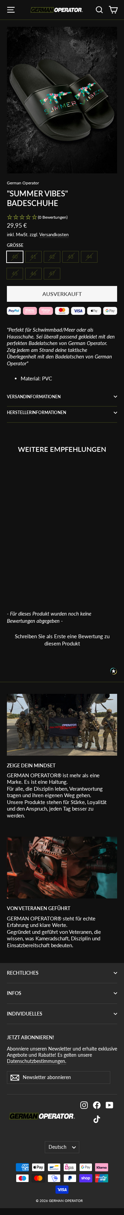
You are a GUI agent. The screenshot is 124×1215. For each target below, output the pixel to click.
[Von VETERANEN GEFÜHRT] (62, 867)
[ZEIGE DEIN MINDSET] (62, 725)
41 (33, 257)
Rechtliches (23, 973)
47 (52, 273)
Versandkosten (54, 234)
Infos (14, 993)
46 (33, 273)
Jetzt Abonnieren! (30, 1037)
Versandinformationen (34, 396)
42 (52, 257)
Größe (15, 245)
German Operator (23, 182)
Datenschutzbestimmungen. (36, 1061)
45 (15, 273)
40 (15, 257)
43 (70, 257)
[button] (62, 217)
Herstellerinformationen (36, 412)
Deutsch (57, 1147)
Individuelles (24, 1014)
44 (89, 257)
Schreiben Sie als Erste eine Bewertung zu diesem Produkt (62, 639)
